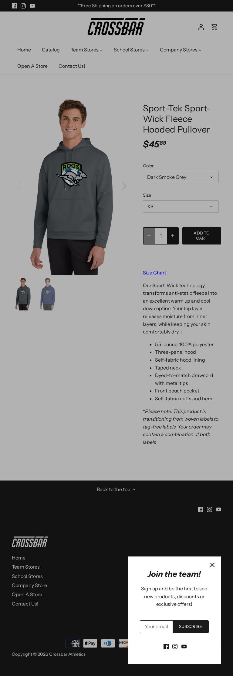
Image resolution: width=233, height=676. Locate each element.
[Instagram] (174, 646)
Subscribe (190, 626)
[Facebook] (166, 646)
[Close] (212, 565)
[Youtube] (184, 646)
